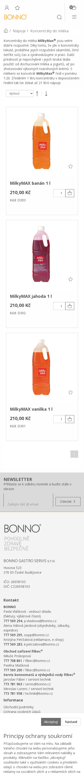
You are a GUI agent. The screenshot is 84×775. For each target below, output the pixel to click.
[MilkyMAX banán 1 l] (42, 142)
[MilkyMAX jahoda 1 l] (42, 255)
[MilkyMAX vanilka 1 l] (42, 368)
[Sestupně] (46, 93)
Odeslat (66, 501)
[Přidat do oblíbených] (70, 166)
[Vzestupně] (37, 93)
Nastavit (71, 722)
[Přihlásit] (7, 8)
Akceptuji (51, 722)
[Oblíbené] (17, 8)
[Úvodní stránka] (6, 30)
